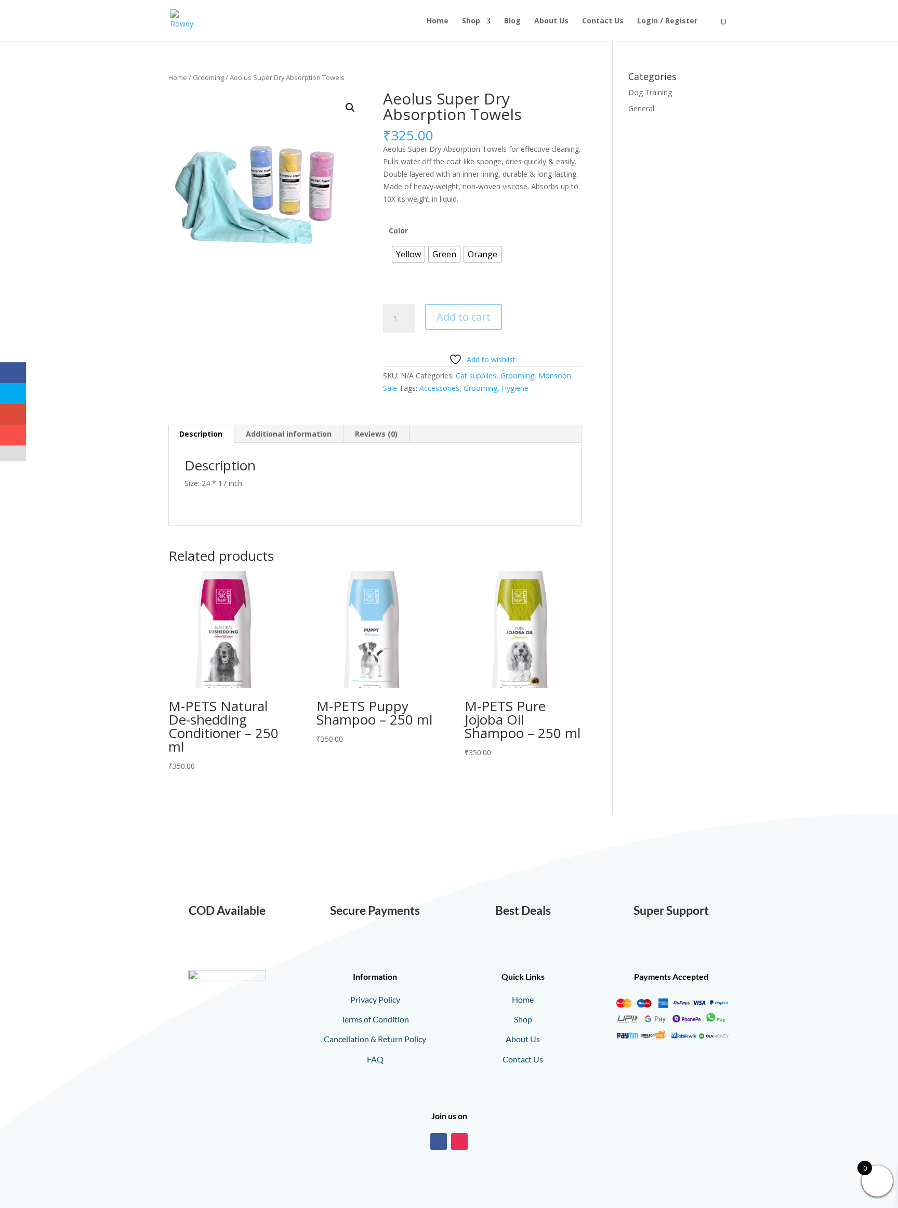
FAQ (375, 1059)
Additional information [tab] (289, 434)
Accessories (439, 388)
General (641, 108)
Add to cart (464, 317)
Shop (471, 21)
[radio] (408, 254)
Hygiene (515, 388)
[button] (350, 107)
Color (398, 230)
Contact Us (603, 21)
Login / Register (667, 21)
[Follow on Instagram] (459, 1141)
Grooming (208, 77)
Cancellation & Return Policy (375, 1039)
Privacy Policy (375, 999)
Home (437, 21)
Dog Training (650, 92)
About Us (551, 21)
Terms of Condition (375, 1019)
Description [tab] (200, 434)
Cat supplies (476, 375)
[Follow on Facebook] (438, 1141)
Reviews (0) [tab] (376, 434)
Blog (512, 21)
